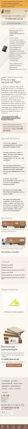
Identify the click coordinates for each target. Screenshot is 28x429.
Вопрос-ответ (18, 383)
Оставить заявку (14, 365)
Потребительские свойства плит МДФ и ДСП (13, 278)
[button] (13, 72)
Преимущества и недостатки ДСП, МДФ (13, 270)
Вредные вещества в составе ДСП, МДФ (13, 275)
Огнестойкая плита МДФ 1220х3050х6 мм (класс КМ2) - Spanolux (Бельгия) (11, 118)
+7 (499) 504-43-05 (14, 18)
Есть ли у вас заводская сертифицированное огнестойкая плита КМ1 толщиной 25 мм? (12, 145)
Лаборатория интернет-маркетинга (4, 400)
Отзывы (4, 388)
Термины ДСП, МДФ (7, 272)
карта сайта (5, 392)
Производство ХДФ (7, 267)
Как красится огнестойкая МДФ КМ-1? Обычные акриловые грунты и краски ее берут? (14, 192)
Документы (5, 386)
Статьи (10, 388)
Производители (7, 383)
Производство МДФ (7, 265)
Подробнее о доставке (10, 252)
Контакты (17, 388)
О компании (6, 381)
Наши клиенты (15, 386)
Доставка (14, 381)
